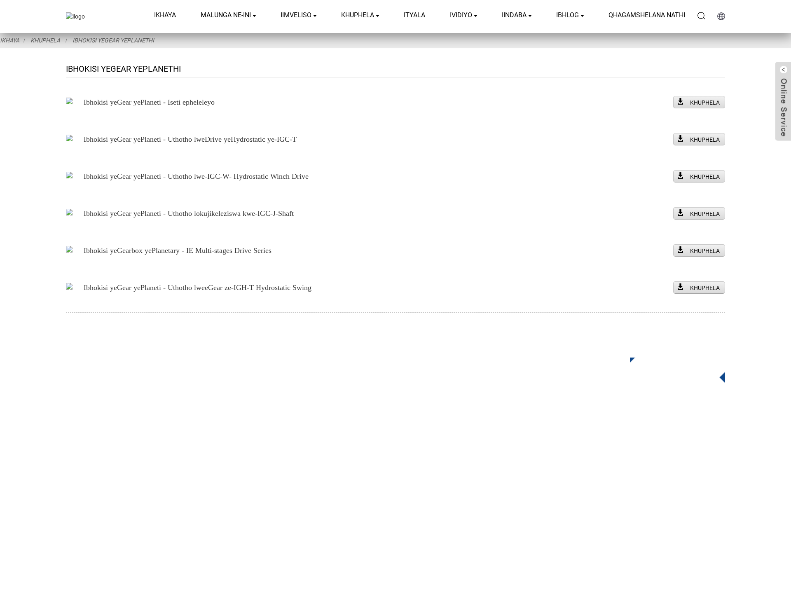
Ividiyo (461, 15)
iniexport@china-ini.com (611, 478)
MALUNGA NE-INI (226, 15)
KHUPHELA (705, 102)
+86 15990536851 (606, 529)
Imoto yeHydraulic (325, 501)
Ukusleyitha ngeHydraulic (336, 476)
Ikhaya (165, 15)
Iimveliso (296, 15)
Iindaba (514, 15)
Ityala (414, 15)
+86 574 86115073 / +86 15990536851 (630, 461)
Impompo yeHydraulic (331, 513)
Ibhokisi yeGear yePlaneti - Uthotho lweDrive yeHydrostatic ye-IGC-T (190, 139)
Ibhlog (567, 15)
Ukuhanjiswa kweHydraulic (338, 488)
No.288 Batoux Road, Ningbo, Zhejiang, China (643, 495)
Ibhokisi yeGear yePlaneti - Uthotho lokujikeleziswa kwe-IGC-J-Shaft (189, 213)
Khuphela (357, 15)
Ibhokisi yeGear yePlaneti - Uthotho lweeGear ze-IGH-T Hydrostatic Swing (197, 287)
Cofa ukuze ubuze (671, 368)
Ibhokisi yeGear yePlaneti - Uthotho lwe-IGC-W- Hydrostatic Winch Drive (196, 176)
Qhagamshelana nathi (646, 15)
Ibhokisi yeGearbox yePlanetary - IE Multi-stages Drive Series (177, 250)
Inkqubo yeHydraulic (328, 525)
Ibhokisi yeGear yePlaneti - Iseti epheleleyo (149, 102)
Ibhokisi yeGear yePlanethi (113, 40)
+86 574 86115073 (599, 512)
